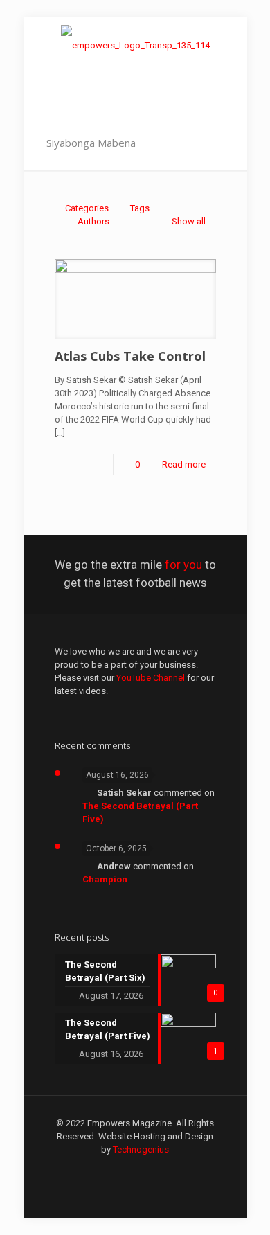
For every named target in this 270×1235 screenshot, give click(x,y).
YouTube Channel (150, 678)
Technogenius (141, 1149)
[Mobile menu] (228, 45)
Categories (87, 208)
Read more (184, 464)
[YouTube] (135, 1169)
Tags (140, 208)
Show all (188, 221)
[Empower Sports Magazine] (135, 45)
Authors (93, 221)
